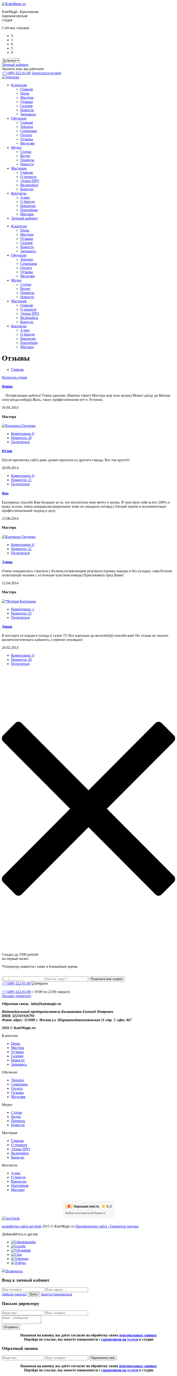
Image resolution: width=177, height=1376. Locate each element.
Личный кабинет (15, 65)
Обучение (19, 118)
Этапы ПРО (29, 181)
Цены (24, 93)
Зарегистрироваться (56, 1294)
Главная (26, 89)
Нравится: (21, 438)
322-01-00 (16, 992)
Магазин (27, 214)
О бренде (27, 202)
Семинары (28, 131)
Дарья (7, 626)
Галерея (26, 106)
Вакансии (28, 206)
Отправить (11, 1327)
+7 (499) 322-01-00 (16, 73)
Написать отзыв (14, 377)
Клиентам (19, 85)
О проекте (28, 177)
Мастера (26, 97)
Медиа (16, 147)
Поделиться (20, 442)
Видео (25, 156)
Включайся (29, 185)
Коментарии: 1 (22, 609)
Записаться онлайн (46, 73)
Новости (27, 110)
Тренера (26, 127)
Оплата (26, 135)
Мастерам (19, 168)
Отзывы (26, 102)
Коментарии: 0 (22, 434)
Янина (7, 386)
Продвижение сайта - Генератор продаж (107, 1226)
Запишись (28, 114)
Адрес (25, 197)
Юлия (7, 451)
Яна (5, 493)
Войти (34, 1294)
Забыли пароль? (14, 1294)
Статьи (25, 152)
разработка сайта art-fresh (21, 1226)
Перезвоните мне (103, 1358)
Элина (7, 562)
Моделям (27, 143)
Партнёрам (29, 210)
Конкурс (27, 189)
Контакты (19, 193)
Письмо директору (16, 996)
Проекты (27, 160)
